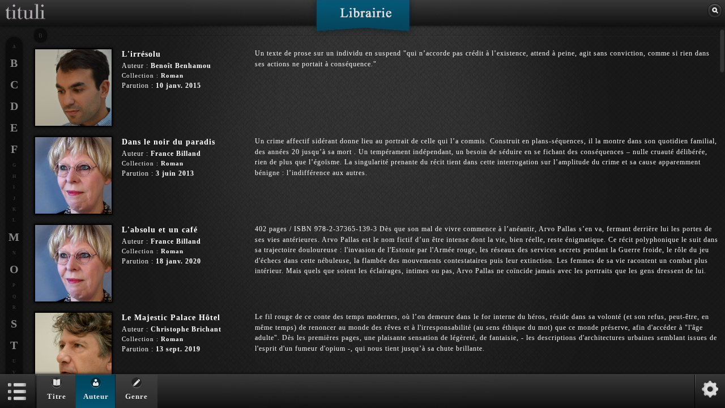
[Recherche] (714, 10)
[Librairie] (363, 19)
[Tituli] (25, 4)
